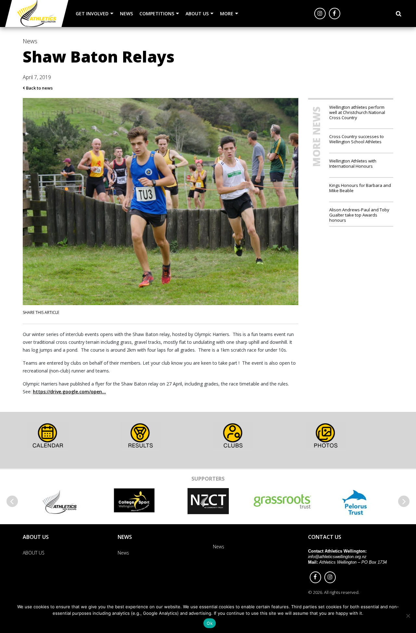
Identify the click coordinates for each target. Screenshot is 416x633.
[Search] (398, 14)
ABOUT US (197, 13)
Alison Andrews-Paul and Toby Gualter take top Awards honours (359, 215)
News (126, 13)
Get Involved (92, 13)
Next (404, 501)
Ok (210, 623)
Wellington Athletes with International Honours (352, 163)
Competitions (156, 13)
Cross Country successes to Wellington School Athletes (356, 139)
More (226, 13)
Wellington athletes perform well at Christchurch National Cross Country (357, 112)
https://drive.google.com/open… (69, 391)
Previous (12, 501)
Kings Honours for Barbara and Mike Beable (360, 187)
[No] (408, 615)
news (30, 41)
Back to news (39, 88)
